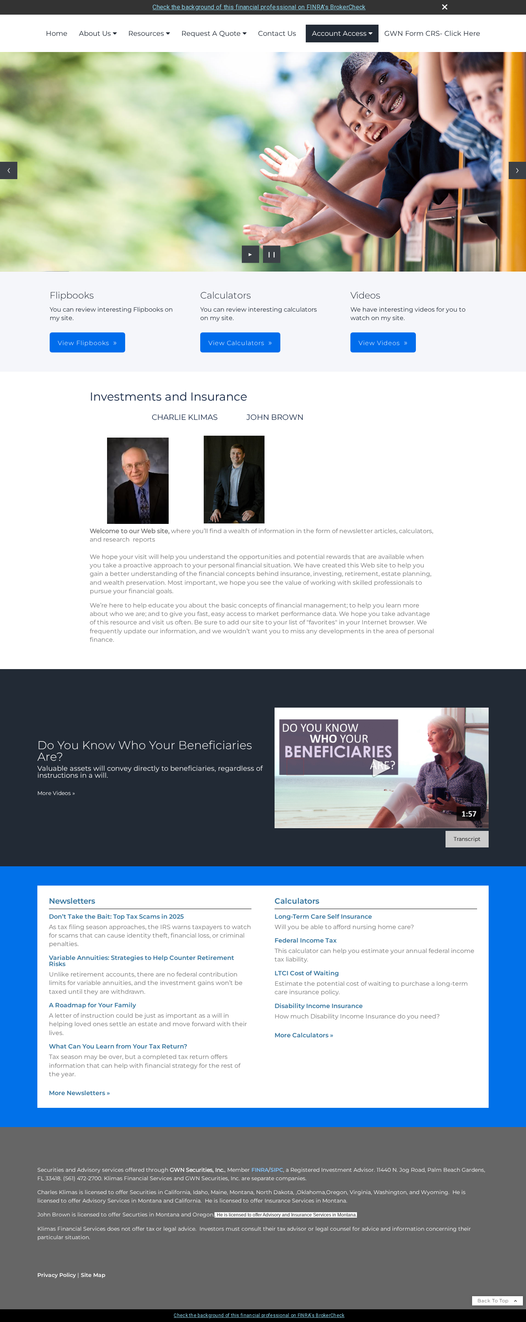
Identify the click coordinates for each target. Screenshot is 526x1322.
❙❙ (272, 254)
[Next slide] (517, 170)
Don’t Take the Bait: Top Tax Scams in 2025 (116, 916)
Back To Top (493, 1301)
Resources (146, 33)
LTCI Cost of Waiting (307, 973)
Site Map (93, 1275)
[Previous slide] (8, 170)
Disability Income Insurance (319, 1006)
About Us (95, 33)
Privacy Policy (56, 1275)
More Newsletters (79, 1093)
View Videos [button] (379, 343)
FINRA (259, 1169)
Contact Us (277, 33)
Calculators (297, 901)
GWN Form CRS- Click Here (432, 33)
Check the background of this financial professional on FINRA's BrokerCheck (258, 7)
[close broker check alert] (445, 7)
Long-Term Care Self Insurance (323, 916)
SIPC (276, 1169)
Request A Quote (211, 33)
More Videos (56, 793)
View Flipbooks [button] (83, 343)
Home (56, 33)
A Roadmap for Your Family (92, 1005)
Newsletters (72, 901)
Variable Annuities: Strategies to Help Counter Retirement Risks (141, 961)
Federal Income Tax (306, 940)
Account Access (339, 33)
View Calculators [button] (236, 343)
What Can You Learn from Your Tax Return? (118, 1046)
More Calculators (304, 1035)
